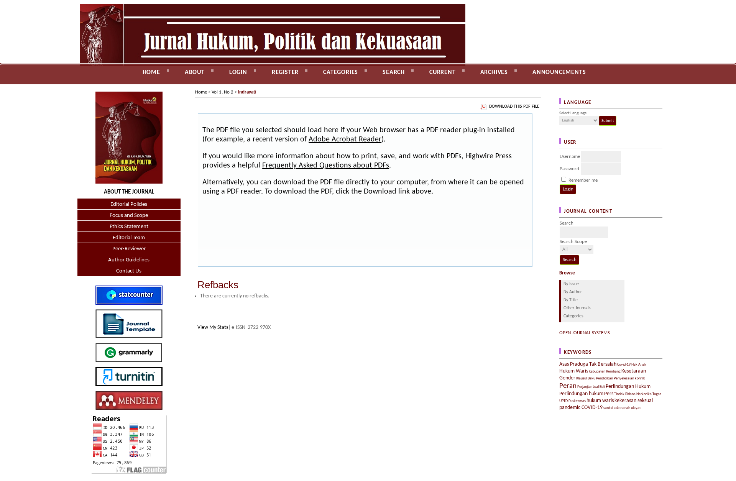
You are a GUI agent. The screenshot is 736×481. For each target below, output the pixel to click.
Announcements (559, 72)
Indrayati (247, 92)
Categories (573, 316)
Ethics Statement (129, 227)
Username (570, 156)
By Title (571, 300)
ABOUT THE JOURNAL (129, 192)
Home (151, 72)
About (195, 72)
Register (285, 72)
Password (569, 168)
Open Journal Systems (584, 332)
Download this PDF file (514, 106)
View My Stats (212, 327)
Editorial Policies (128, 204)
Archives (494, 72)
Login (238, 72)
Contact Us (128, 271)
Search (394, 72)
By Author (573, 292)
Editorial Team (129, 238)
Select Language (572, 113)
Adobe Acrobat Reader (345, 139)
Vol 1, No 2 (222, 92)
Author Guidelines (129, 260)
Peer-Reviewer (129, 249)
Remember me (583, 180)
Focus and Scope (129, 215)
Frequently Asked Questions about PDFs (325, 165)
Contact (84, 88)
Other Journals (577, 308)
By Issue (571, 284)
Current (442, 72)
